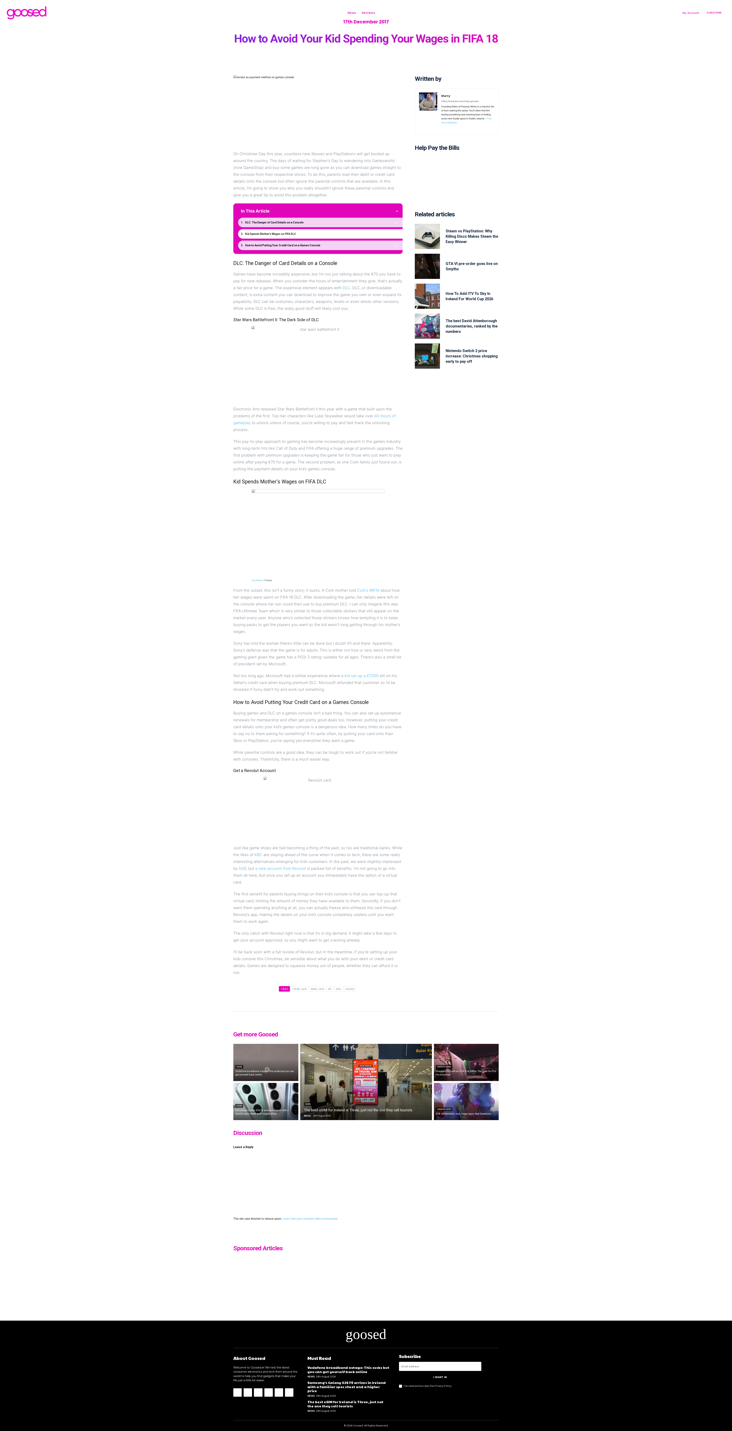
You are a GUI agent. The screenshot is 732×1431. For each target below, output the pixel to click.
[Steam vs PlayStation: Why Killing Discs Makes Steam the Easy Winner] (427, 236)
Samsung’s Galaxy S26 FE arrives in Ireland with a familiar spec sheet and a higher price (346, 1386)
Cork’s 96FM (368, 590)
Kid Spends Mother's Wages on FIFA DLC (270, 233)
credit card (299, 989)
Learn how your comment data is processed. (310, 1218)
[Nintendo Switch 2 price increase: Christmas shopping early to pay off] (427, 356)
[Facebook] (442, 128)
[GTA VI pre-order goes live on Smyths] (427, 266)
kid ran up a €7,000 (361, 675)
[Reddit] (459, 128)
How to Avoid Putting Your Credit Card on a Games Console (282, 245)
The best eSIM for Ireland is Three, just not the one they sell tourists (345, 1403)
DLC (346, 288)
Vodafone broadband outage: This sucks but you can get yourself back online (348, 1369)
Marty (445, 96)
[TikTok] (464, 128)
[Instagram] (448, 128)
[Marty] (428, 111)
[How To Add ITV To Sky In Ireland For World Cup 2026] (427, 296)
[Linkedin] (453, 128)
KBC (258, 854)
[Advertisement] (457, 184)
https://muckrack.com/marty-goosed (459, 101)
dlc (330, 989)
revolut (350, 989)
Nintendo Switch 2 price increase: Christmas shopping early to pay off (472, 356)
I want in (440, 1377)
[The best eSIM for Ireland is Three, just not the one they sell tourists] (366, 1082)
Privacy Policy (442, 1385)
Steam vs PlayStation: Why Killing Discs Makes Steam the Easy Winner (472, 236)
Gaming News (444, 1067)
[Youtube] (475, 128)
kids (338, 989)
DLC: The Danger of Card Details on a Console (274, 222)
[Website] (470, 128)
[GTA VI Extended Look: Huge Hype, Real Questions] (466, 1101)
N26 (242, 868)
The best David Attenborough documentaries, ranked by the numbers (472, 326)
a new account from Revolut (280, 868)
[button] (382, 13)
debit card (317, 989)
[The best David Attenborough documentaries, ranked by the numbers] (427, 326)
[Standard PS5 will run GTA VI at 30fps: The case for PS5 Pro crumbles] (466, 1062)
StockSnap (257, 580)
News (239, 1067)
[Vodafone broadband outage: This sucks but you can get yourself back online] (265, 1062)
